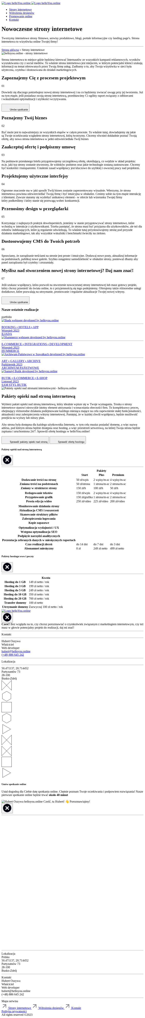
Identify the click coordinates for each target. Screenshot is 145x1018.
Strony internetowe (20, 9)
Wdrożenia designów (21, 13)
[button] (73, 1008)
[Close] (7, 460)
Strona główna (10, 49)
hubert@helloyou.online (16, 651)
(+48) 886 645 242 (13, 654)
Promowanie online (20, 16)
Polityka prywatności (14, 1011)
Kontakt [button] (14, 19)
